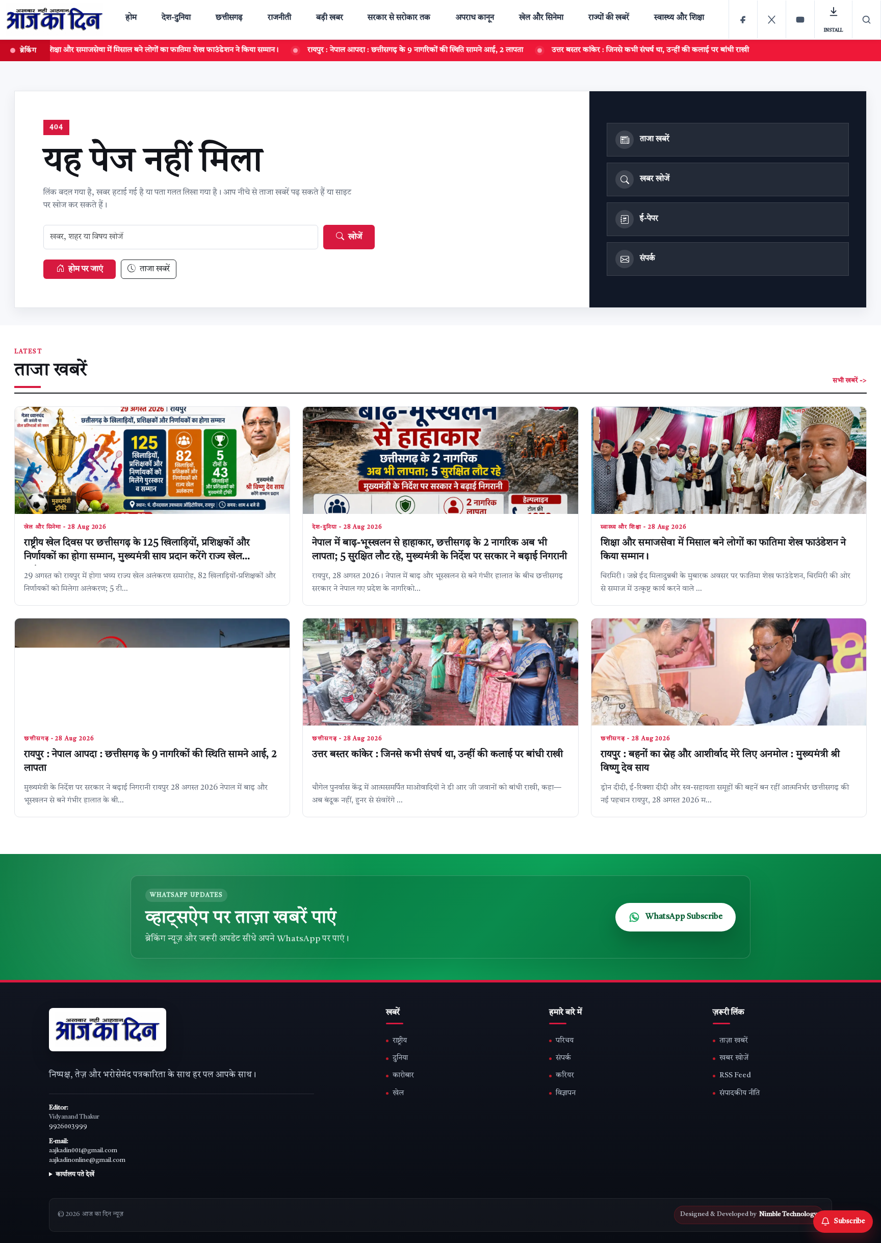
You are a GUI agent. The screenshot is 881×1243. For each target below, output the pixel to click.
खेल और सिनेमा (541, 18)
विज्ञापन (566, 1093)
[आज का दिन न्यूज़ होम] (56, 19)
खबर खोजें (733, 1058)
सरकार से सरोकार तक (399, 18)
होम (131, 18)
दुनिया (400, 1058)
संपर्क (563, 1058)
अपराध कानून (474, 18)
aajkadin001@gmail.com (83, 1151)
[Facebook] (743, 19)
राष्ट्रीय (400, 1041)
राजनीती (279, 18)
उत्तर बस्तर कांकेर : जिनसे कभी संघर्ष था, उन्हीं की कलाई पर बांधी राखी (437, 755)
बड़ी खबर (329, 18)
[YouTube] (800, 19)
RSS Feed (735, 1075)
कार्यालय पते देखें (75, 1175)
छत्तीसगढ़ (229, 18)
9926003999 (68, 1127)
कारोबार (403, 1075)
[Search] (866, 19)
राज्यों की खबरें (608, 18)
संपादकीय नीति (739, 1093)
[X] (772, 19)
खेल (398, 1093)
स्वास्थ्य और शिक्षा (679, 18)
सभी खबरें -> (850, 380)
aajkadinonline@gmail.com (87, 1160)
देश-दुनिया (176, 18)
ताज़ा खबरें (733, 1041)
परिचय (565, 1041)
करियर (565, 1075)
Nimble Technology (788, 1214)
